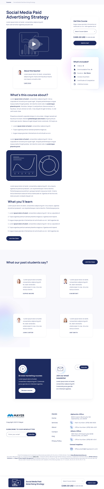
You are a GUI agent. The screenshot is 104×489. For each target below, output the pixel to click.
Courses (8, 2)
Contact (55, 432)
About (54, 427)
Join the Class (14, 238)
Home (54, 418)
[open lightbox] (34, 44)
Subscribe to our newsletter (20, 429)
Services (55, 423)
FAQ (53, 436)
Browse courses (27, 390)
